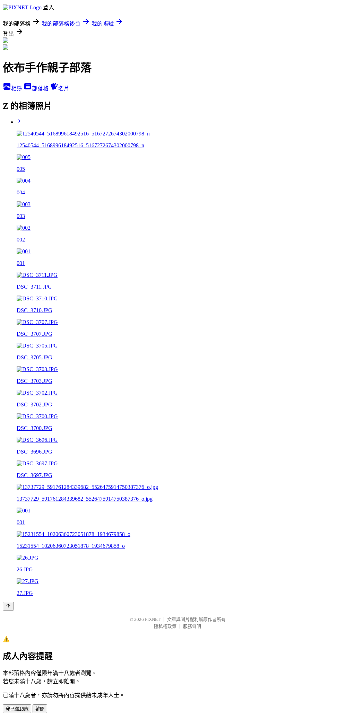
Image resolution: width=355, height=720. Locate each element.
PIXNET (153, 619)
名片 (63, 88)
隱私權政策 (165, 626)
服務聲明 (192, 626)
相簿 (17, 88)
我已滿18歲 (17, 709)
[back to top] (8, 606)
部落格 (41, 88)
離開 (39, 709)
